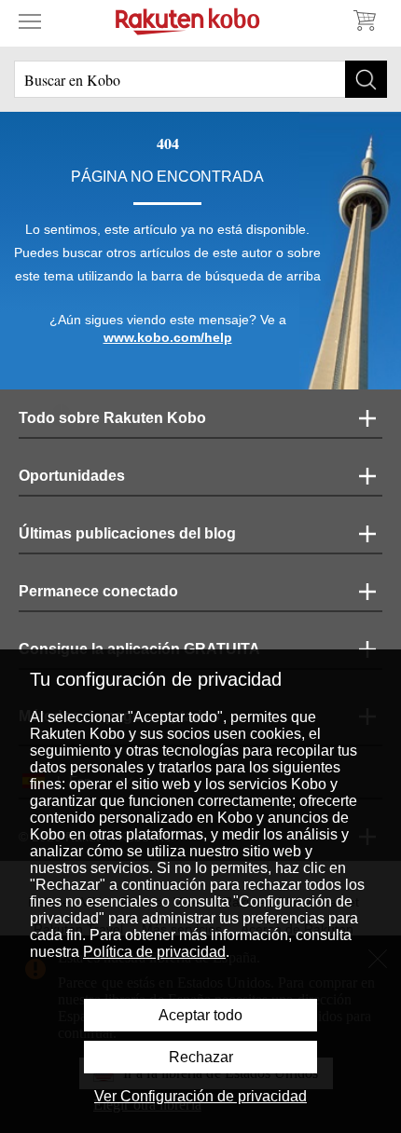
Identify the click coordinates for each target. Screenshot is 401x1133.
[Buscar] (366, 79)
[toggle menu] (30, 20)
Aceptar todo (200, 1015)
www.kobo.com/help (168, 337)
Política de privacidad (154, 952)
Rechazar (201, 1057)
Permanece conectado (98, 591)
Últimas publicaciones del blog (127, 533)
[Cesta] (363, 20)
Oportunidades (72, 476)
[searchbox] (200, 79)
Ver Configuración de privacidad (200, 1096)
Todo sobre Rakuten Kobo (112, 418)
